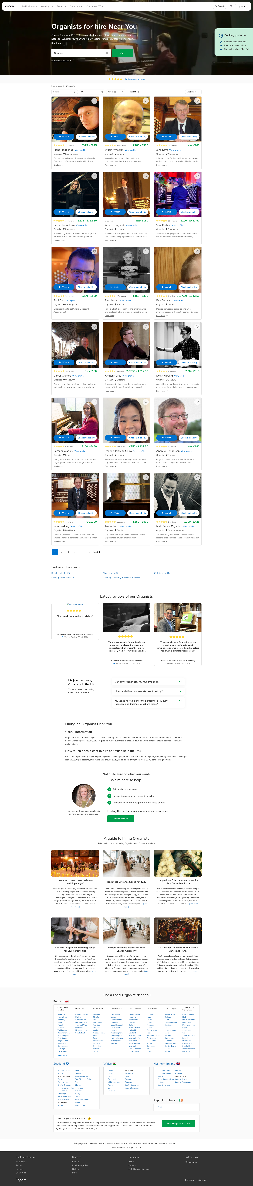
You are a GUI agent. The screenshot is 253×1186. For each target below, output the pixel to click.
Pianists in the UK (111, 573)
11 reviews (172, 221)
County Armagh (164, 1073)
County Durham (81, 1014)
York (184, 1033)
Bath (148, 1048)
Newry (160, 1076)
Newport (132, 1022)
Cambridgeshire (170, 1022)
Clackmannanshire (65, 1079)
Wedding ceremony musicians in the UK (121, 577)
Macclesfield (98, 1022)
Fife (76, 1082)
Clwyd (110, 1070)
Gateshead (79, 1027)
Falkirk (77, 1102)
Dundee (78, 1073)
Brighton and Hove (64, 1041)
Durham (78, 1017)
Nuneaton (133, 1041)
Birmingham (134, 1051)
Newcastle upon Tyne (82, 1030)
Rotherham (187, 1043)
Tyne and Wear (81, 1025)
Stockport (97, 1051)
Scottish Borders (82, 1099)
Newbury (61, 1019)
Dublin (160, 1107)
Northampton (116, 1035)
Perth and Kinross (65, 1096)
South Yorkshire (188, 1035)
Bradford (186, 1051)
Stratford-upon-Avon (135, 1043)
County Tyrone (164, 1085)
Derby (113, 1017)
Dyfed (110, 1073)
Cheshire (96, 1014)
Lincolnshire (116, 1027)
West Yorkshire (188, 1048)
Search (221, 6)
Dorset (149, 1027)
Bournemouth (152, 1030)
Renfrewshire (63, 1099)
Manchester (98, 1041)
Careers (132, 1165)
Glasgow (78, 1085)
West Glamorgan (132, 1088)
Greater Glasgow (64, 1085)
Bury (95, 1038)
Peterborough (170, 1030)
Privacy (19, 1169)
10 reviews (172, 145)
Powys (110, 1085)
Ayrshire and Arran (83, 1076)
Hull (184, 1017)
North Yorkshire (188, 1019)
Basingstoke (62, 1046)
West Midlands (135, 1048)
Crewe (95, 1019)
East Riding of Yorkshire (189, 1014)
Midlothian (79, 1091)
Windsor (61, 1027)
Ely (165, 1027)
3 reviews (109, 221)
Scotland (59, 1064)
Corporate (75, 6)
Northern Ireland (164, 1064)
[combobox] (64, 92)
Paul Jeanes (125, 660)
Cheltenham (151, 1038)
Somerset (151, 1046)
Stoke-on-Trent (135, 1035)
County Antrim (164, 1070)
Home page (56, 86)
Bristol (149, 1051)
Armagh (178, 1073)
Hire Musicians (28, 6)
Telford (132, 1025)
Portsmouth (62, 1051)
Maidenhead (62, 1017)
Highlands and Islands (66, 1088)
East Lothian (63, 1082)
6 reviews (172, 296)
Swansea (111, 1091)
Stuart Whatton (74, 634)
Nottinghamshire (117, 1038)
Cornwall (150, 1014)
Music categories (80, 1165)
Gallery (75, 1169)
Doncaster (186, 1041)
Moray (77, 1093)
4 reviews (172, 446)
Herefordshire (134, 1014)
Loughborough (117, 1025)
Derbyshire (115, 1014)
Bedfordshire (169, 1014)
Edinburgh (62, 1093)
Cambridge (168, 1025)
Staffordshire (134, 1027)
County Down (181, 1079)
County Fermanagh (183, 1082)
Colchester (168, 1041)
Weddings (45, 6)
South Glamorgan (132, 1085)
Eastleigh (61, 1048)
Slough (60, 1025)
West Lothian (80, 1105)
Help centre (21, 1161)
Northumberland (82, 1022)
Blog (74, 1172)
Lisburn (161, 1082)
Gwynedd (112, 1079)
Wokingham (62, 1030)
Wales (107, 1064)
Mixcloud (202, 1180)
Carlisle (96, 1030)
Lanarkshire (62, 1091)
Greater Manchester (99, 1033)
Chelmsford (169, 1038)
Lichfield (132, 1030)
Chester (96, 1017)
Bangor (128, 1079)
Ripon (184, 1027)
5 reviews (121, 522)
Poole (149, 1033)
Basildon (167, 1035)
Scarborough (187, 1030)
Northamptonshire (117, 1033)
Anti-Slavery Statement (139, 1169)
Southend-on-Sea (171, 1043)
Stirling (60, 1105)
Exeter (149, 1022)
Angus (60, 1073)
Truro (149, 1017)
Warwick (132, 1046)
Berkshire (61, 1014)
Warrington (98, 1025)
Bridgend (128, 1082)
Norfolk (167, 1051)
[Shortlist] (230, 6)
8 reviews (121, 371)
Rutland (114, 1043)
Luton (166, 1019)
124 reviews (70, 145)
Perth (77, 1096)
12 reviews (121, 296)
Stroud (149, 1043)
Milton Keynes (63, 1035)
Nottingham (116, 1041)
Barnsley (185, 1038)
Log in (240, 6)
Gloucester (151, 1041)
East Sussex (62, 1038)
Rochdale (97, 1046)
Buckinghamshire (64, 1033)
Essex (166, 1033)
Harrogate (186, 1022)
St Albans (168, 1048)
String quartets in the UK (62, 577)
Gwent (110, 1076)
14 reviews (69, 221)
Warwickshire (134, 1038)
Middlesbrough (188, 1025)
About (131, 1161)
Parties (60, 6)
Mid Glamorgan (114, 1082)
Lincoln (114, 1030)
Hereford (132, 1017)
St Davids (129, 1073)
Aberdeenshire (63, 1070)
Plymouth (151, 1025)
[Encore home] (10, 6)
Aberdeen (79, 1070)
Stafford (132, 1033)
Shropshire (133, 1019)
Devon (149, 1019)
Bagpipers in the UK (60, 573)
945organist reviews (135, 79)
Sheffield (186, 1046)
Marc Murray (177, 660)
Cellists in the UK (162, 573)
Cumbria (96, 1027)
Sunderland (80, 1033)
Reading (60, 1022)
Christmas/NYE (93, 6)
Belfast (178, 1070)
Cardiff (110, 1088)
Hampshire (61, 1043)
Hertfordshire (170, 1046)
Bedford (167, 1017)
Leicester (114, 1022)
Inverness (79, 1088)
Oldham (96, 1043)
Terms (19, 1165)
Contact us (21, 1172)
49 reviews (121, 145)
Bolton (96, 1035)
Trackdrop (189, 1180)
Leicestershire (116, 1019)
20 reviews (69, 296)
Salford (96, 1048)
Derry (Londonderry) (166, 1079)
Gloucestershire (153, 1035)
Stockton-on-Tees (82, 1019)
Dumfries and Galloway (83, 1079)
